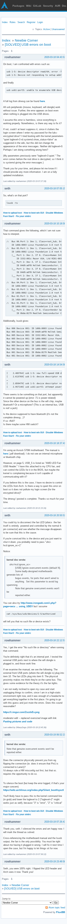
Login (40, 22)
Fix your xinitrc (23, 216)
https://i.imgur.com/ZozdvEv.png (21, 712)
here (42, 101)
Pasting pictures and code (17, 721)
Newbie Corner (26, 40)
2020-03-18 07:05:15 (54, 188)
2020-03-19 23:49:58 (54, 861)
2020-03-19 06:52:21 (54, 734)
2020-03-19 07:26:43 (54, 821)
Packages (18, 5)
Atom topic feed (57, 907)
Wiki (28, 5)
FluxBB (60, 912)
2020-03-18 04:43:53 (54, 57)
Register (31, 22)
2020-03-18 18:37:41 (54, 443)
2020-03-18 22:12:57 (54, 640)
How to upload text (12, 213)
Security (48, 5)
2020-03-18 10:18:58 (54, 223)
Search (21, 22)
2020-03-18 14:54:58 (54, 364)
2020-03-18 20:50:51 (54, 515)
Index (5, 22)
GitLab (37, 5)
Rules (13, 22)
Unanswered (58, 29)
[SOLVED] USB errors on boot (28, 44)
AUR (57, 5)
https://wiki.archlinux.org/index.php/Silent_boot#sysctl (33, 790)
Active (46, 29)
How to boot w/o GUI (34, 213)
